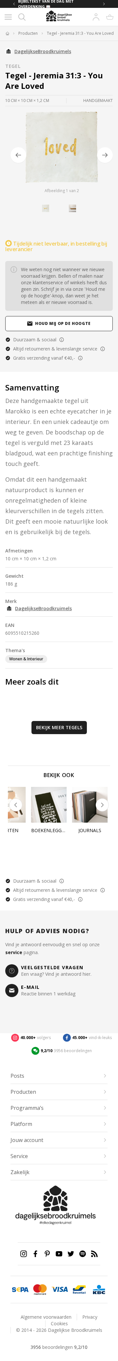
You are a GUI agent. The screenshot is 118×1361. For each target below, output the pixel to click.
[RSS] (94, 1254)
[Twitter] (71, 1254)
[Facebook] (35, 1254)
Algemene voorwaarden (46, 1317)
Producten (28, 33)
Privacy (89, 1317)
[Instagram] (23, 1254)
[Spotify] (82, 1254)
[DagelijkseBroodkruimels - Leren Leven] (7, 33)
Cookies (59, 1323)
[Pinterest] (47, 1254)
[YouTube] (59, 1254)
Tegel (13, 66)
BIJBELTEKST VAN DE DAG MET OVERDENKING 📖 (46, 4)
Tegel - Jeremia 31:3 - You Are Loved (80, 33)
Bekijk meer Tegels (59, 727)
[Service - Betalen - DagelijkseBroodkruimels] (20, 1289)
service (13, 952)
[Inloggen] (96, 17)
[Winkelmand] (109, 17)
